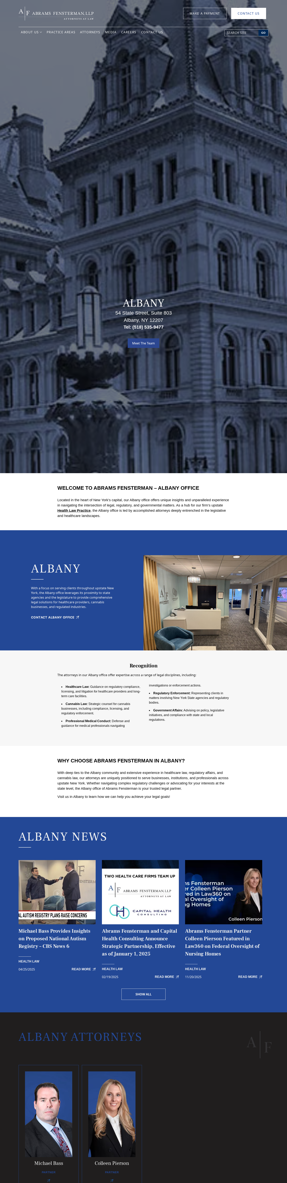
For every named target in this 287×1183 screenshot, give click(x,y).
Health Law (29, 961)
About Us (30, 32)
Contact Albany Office (52, 617)
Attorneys (90, 32)
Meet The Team (143, 343)
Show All (143, 994)
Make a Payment (205, 13)
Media (111, 32)
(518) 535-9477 (148, 327)
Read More (81, 969)
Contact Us (249, 13)
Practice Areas (61, 32)
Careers (128, 32)
